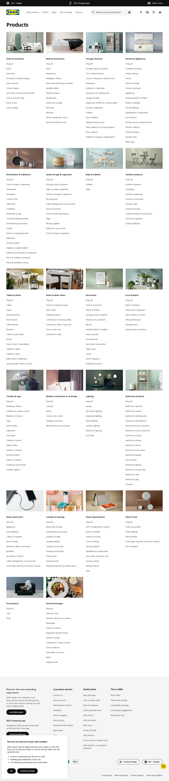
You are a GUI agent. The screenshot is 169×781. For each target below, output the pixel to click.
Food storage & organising (17, 184)
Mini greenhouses (133, 319)
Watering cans (132, 324)
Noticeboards (92, 339)
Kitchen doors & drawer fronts (139, 122)
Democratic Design (119, 700)
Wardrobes (90, 83)
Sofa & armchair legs (15, 98)
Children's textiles (13, 440)
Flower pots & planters (96, 319)
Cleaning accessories (55, 551)
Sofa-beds (10, 73)
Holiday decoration (94, 363)
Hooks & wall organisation (57, 213)
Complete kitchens (134, 68)
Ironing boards (52, 561)
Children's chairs (13, 354)
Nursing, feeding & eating (17, 262)
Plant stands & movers (135, 315)
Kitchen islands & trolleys (136, 98)
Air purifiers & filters (14, 556)
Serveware (10, 194)
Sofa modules (12, 107)
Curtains (49, 406)
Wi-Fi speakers (132, 546)
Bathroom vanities (134, 411)
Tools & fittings (92, 541)
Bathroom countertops (136, 469)
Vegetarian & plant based (57, 633)
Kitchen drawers (132, 132)
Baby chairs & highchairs (16, 358)
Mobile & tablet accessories (18, 546)
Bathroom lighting (94, 430)
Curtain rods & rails (54, 416)
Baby (88, 189)
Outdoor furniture (133, 184)
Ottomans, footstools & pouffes (20, 93)
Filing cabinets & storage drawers (100, 127)
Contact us (58, 695)
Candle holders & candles (96, 329)
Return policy (58, 720)
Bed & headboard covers (56, 117)
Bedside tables (52, 88)
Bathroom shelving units (136, 416)
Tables (9, 305)
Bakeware (10, 238)
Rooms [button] (45, 12)
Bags (48, 218)
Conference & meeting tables (58, 319)
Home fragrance (93, 358)
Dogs (8, 618)
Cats (8, 613)
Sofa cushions (12, 83)
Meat (48, 657)
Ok (11, 771)
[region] (35, 757)
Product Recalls (90, 730)
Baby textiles (12, 445)
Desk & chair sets (53, 329)
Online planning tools (92, 710)
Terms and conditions (154, 775)
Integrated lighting (94, 416)
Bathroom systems (134, 406)
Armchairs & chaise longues (18, 78)
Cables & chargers (14, 536)
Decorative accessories (96, 344)
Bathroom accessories (56, 228)
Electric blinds (12, 541)
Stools (9, 339)
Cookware (10, 209)
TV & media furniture (95, 73)
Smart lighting (92, 421)
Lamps (89, 406)
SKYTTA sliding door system (98, 527)
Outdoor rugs (131, 204)
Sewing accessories (54, 421)
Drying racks (51, 556)
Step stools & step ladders (17, 344)
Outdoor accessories (135, 199)
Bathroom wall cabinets (136, 421)
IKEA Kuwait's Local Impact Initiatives (95, 746)
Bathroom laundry (133, 455)
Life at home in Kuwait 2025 (95, 740)
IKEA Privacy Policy (121, 775)
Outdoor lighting (133, 223)
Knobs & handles (133, 103)
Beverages (50, 623)
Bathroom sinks (132, 474)
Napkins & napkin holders (17, 248)
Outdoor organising (94, 107)
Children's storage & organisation (100, 137)
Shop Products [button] (32, 12)
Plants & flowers (93, 310)
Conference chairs (54, 334)
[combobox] (108, 12)
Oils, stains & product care (97, 556)
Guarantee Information (63, 725)
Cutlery (9, 228)
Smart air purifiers (133, 527)
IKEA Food (87, 725)
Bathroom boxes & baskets (137, 425)
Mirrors (89, 324)
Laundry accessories (55, 546)
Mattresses (51, 73)
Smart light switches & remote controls (23, 566)
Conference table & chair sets (59, 324)
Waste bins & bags (54, 527)
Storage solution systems (97, 68)
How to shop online (91, 700)
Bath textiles (11, 425)
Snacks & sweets (53, 628)
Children (89, 184)
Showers (129, 484)
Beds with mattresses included (59, 83)
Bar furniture (11, 319)
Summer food (52, 613)
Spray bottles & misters (136, 329)
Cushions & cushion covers (17, 411)
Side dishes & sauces (55, 652)
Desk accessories (53, 209)
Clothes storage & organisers (58, 194)
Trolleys (89, 112)
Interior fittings (132, 73)
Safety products (93, 566)
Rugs (8, 421)
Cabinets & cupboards (95, 88)
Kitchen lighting (132, 107)
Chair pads (10, 435)
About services (59, 700)
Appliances (130, 93)
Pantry (128, 78)
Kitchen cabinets (133, 127)
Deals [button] (54, 12)
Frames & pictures (94, 305)
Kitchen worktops (133, 88)
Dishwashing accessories (17, 223)
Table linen (10, 204)
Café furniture (12, 324)
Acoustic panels (92, 561)
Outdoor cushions (14, 450)
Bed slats (50, 107)
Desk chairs (51, 310)
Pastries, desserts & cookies (58, 618)
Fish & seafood (52, 647)
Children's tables (13, 349)
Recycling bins (52, 199)
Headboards (51, 98)
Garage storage (92, 98)
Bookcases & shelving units (97, 93)
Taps (88, 570)
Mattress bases (53, 93)
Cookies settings (27, 771)
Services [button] (79, 12)
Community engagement (121, 710)
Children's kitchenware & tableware (21, 252)
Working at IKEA (118, 715)
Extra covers (11, 103)
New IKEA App (89, 695)
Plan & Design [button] (66, 12)
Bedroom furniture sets (56, 122)
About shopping (60, 715)
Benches (10, 329)
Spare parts (58, 730)
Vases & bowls (92, 334)
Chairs (9, 310)
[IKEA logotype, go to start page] (12, 12)
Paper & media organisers (57, 189)
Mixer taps (130, 142)
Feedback (57, 710)
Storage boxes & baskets (57, 184)
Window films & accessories (58, 425)
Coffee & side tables (15, 334)
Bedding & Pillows (54, 78)
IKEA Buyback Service (62, 705)
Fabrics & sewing (13, 460)
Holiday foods (52, 662)
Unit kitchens (131, 117)
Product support (137, 775)
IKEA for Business (90, 705)
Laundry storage (53, 536)
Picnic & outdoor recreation (18, 257)
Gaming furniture (53, 315)
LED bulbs (90, 435)
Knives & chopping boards (17, 233)
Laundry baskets (53, 541)
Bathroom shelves (133, 440)
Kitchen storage (132, 83)
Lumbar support (13, 469)
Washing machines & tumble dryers (61, 566)
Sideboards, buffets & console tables (102, 103)
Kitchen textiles (13, 243)
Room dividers (92, 117)
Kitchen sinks (131, 137)
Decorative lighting (94, 411)
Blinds (48, 411)
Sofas (8, 68)
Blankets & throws (14, 416)
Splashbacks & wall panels (137, 112)
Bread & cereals (53, 637)
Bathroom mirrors (133, 445)
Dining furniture (13, 315)
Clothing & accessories (16, 464)
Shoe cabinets (92, 132)
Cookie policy (107, 775)
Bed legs (49, 112)
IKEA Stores (88, 715)
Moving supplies (53, 223)
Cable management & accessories (61, 204)
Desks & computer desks (57, 305)
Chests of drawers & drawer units (100, 78)
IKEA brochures (89, 720)
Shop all (9, 64)
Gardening (130, 189)
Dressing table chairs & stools (19, 363)
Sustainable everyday (120, 705)
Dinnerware (11, 189)
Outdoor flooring (133, 209)
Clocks (88, 354)
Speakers (10, 551)
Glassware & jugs (13, 213)
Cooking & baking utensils (17, 218)
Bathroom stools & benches (138, 430)
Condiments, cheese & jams (58, 642)
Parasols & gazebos (134, 218)
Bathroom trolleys (133, 435)
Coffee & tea (12, 199)
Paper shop (91, 349)
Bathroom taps (132, 479)
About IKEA (115, 695)
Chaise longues (12, 88)
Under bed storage (54, 103)
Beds (48, 68)
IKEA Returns (88, 735)
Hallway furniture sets (95, 122)
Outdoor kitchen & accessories (139, 213)
